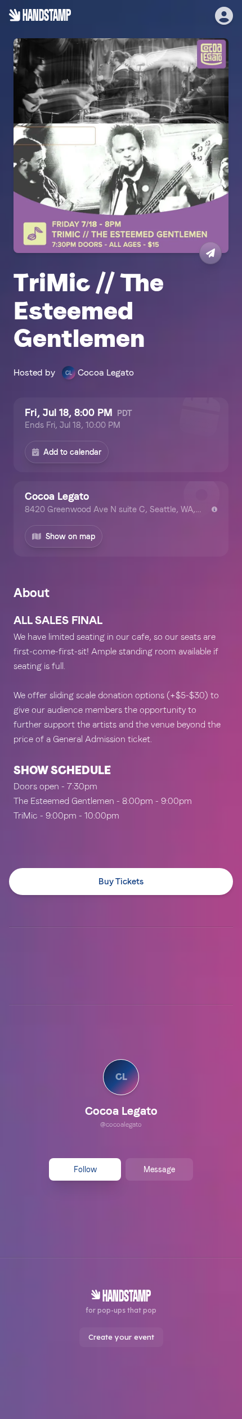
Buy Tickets (121, 881)
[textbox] (121, 717)
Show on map (70, 536)
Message (159, 1169)
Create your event (121, 1336)
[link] (121, 1095)
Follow (85, 1169)
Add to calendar (72, 452)
